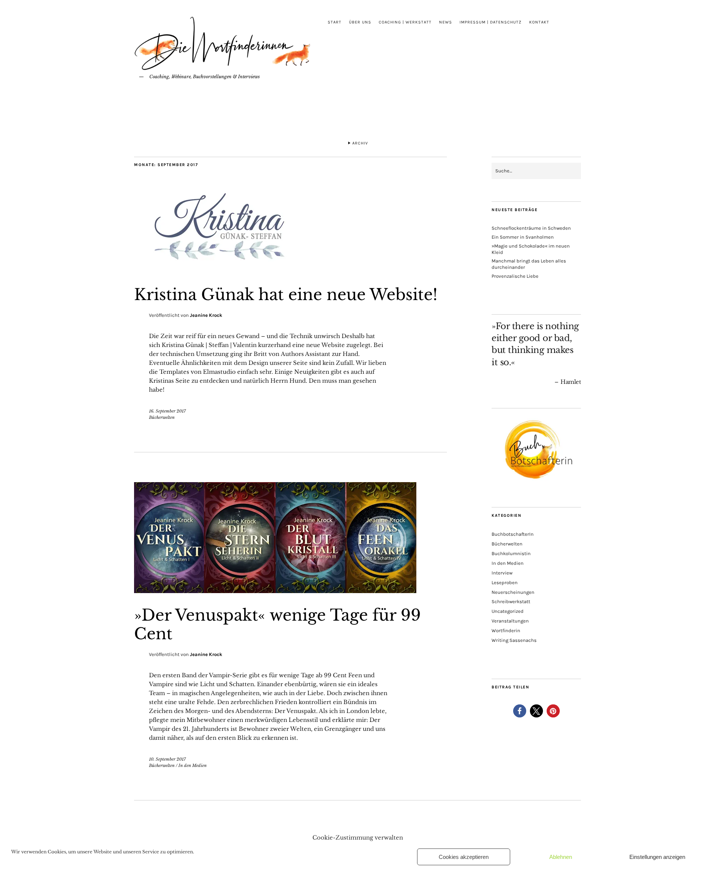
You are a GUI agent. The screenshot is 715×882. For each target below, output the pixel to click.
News (445, 22)
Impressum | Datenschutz (491, 22)
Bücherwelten (162, 417)
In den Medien (192, 765)
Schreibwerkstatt (511, 601)
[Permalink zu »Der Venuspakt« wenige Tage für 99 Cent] (275, 591)
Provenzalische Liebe (515, 276)
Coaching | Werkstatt (405, 22)
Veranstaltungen (510, 621)
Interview (502, 573)
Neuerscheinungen (513, 592)
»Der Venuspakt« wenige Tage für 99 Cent (277, 624)
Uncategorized (508, 611)
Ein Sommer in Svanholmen (523, 237)
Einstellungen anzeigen (657, 857)
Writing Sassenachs (514, 640)
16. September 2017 (167, 411)
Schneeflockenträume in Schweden (531, 228)
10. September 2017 (167, 759)
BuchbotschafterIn (513, 534)
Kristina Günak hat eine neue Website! (286, 294)
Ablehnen (560, 857)
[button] (519, 710)
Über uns (360, 22)
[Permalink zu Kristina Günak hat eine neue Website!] (223, 270)
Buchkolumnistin (511, 553)
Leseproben (505, 582)
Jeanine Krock (206, 315)
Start (334, 22)
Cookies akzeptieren (464, 857)
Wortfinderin (506, 630)
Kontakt (539, 22)
